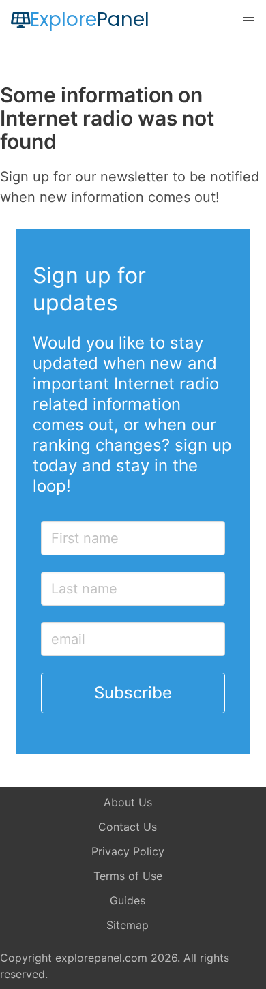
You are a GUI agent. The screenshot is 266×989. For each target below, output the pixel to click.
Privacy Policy (127, 851)
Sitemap (127, 925)
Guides (127, 900)
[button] (248, 17)
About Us (128, 802)
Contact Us (127, 826)
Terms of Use (127, 876)
